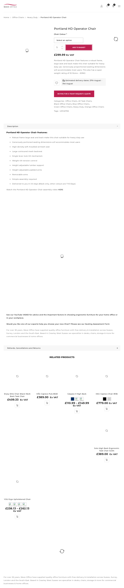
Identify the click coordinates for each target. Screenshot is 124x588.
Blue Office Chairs (81, 104)
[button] (17, 405)
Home (6, 17)
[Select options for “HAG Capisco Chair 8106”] (106, 408)
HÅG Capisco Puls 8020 (47, 394)
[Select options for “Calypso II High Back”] (77, 411)
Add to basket (78, 47)
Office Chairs (18, 17)
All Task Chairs (85, 101)
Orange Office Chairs (94, 107)
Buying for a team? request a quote (74, 94)
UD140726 (64, 111)
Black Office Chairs (63, 104)
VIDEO (26, 315)
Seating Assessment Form (97, 324)
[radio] (72, 399)
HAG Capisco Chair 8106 (107, 394)
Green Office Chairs (63, 107)
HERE (60, 190)
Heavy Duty (32, 17)
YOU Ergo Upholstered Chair (17, 499)
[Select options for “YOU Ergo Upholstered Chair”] (17, 516)
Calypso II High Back (76, 394)
